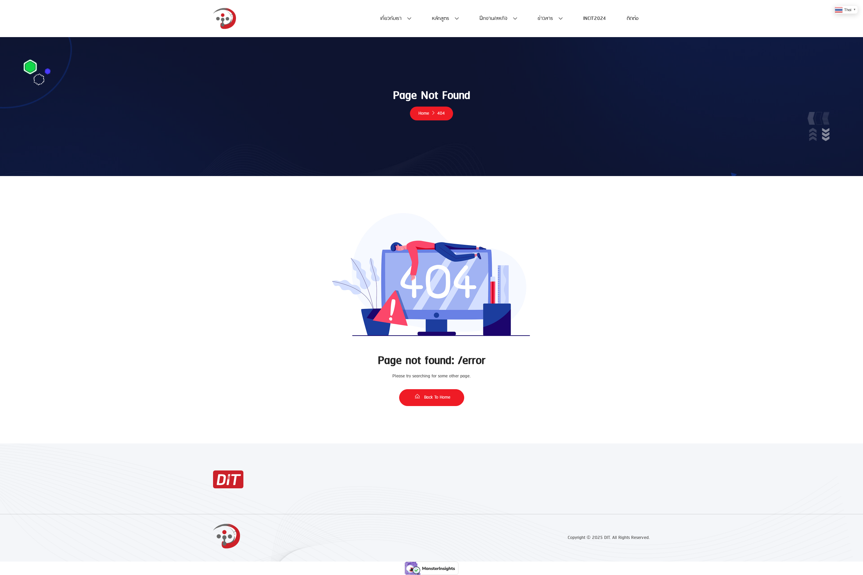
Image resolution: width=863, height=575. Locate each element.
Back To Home (436, 397)
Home (423, 113)
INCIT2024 (594, 19)
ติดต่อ (632, 19)
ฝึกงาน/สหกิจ (493, 19)
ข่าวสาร (545, 19)
